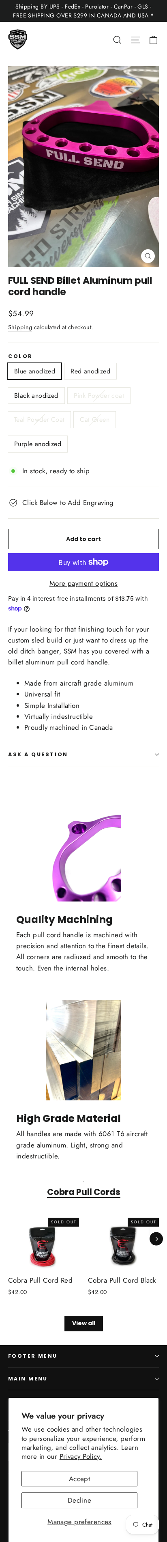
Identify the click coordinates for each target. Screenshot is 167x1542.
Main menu (28, 1378)
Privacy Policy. (81, 1456)
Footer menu (33, 1355)
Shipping (20, 327)
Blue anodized (34, 371)
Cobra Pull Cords (83, 1192)
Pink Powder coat (99, 395)
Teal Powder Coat (39, 419)
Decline (79, 1500)
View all (83, 1323)
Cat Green (94, 419)
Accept (79, 1479)
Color (20, 356)
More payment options (83, 583)
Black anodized (36, 395)
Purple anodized (37, 444)
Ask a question (38, 754)
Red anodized (90, 371)
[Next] (156, 1239)
